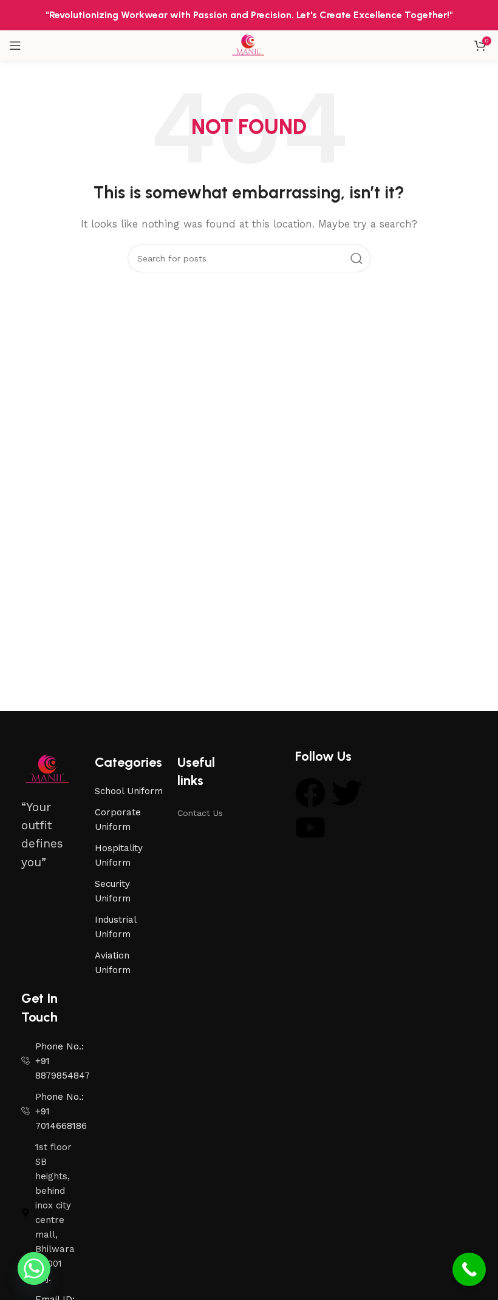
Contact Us (200, 813)
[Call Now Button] (469, 1269)
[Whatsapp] (34, 1268)
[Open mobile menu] (15, 45)
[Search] (356, 258)
